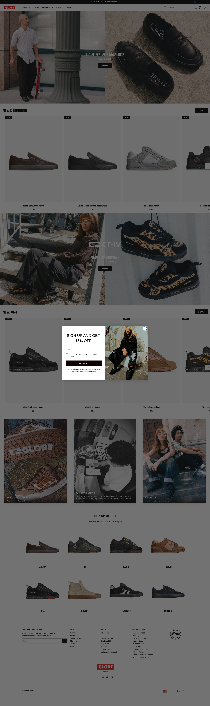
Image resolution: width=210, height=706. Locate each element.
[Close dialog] (145, 328)
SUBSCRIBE (83, 363)
